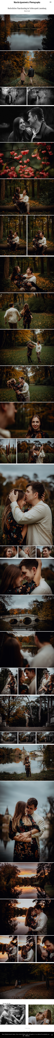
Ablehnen (27, 1035)
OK (23, 1035)
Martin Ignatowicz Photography (27, 2)
